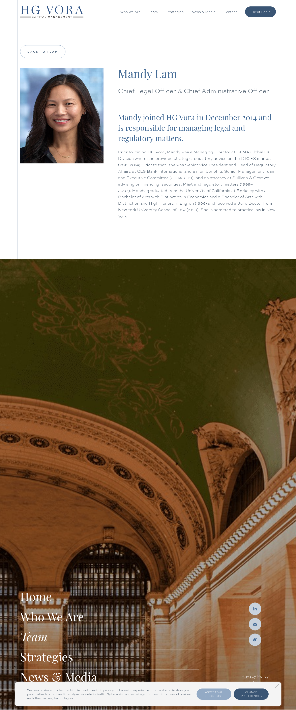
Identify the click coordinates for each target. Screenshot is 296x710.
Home (36, 598)
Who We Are (130, 11)
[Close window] (277, 686)
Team (153, 11)
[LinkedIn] (255, 608)
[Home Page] (52, 11)
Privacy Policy (255, 676)
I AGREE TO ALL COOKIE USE (214, 694)
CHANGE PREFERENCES (251, 694)
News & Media (203, 11)
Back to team (42, 51)
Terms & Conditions (255, 682)
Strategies (174, 11)
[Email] (255, 624)
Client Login (260, 11)
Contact (230, 11)
